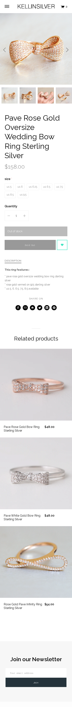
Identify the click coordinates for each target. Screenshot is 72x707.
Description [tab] (13, 260)
